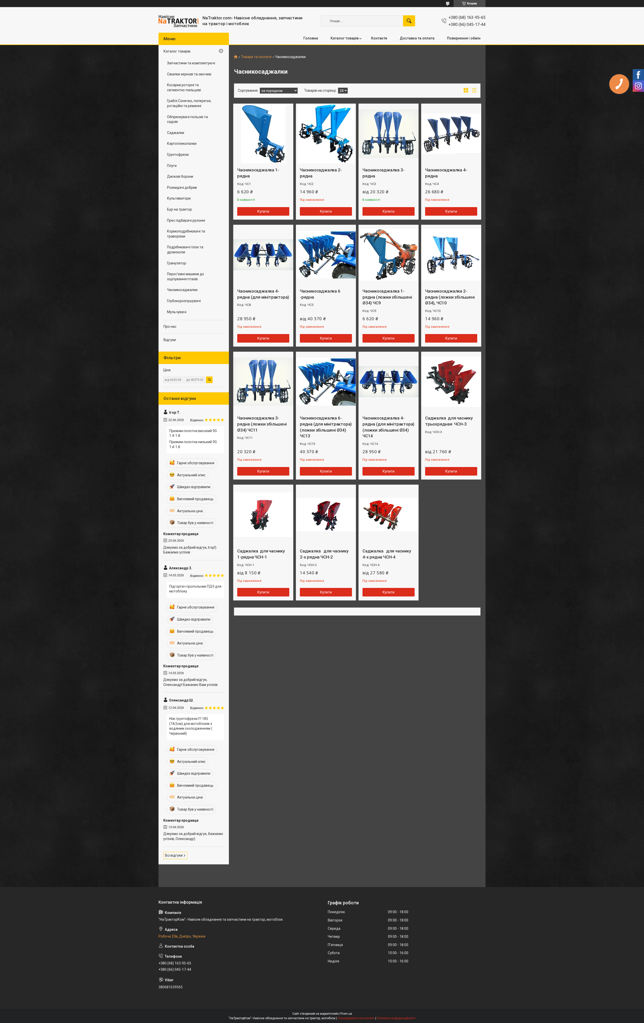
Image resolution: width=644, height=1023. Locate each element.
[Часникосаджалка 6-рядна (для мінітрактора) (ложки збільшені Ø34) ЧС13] (326, 381)
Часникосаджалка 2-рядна (321, 172)
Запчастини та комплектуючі (191, 63)
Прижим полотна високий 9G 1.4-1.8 (193, 433)
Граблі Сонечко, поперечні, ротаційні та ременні (189, 103)
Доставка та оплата (417, 38)
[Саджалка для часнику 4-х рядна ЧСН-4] (388, 514)
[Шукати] (409, 20)
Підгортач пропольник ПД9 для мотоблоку (195, 588)
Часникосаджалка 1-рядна (258, 172)
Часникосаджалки (182, 290)
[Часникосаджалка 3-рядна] (388, 133)
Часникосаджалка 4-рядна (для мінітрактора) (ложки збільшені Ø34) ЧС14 (388, 426)
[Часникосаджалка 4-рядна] (451, 133)
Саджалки (175, 133)
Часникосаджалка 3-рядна (383, 172)
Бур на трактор (179, 209)
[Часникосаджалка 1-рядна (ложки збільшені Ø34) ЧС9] (388, 255)
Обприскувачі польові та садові (187, 119)
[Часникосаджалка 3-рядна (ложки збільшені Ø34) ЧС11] (263, 381)
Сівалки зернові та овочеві (189, 74)
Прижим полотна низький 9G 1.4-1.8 (193, 444)
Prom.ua (346, 1013)
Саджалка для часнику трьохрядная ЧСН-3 (449, 421)
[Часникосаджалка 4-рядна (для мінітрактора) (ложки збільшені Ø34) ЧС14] (388, 381)
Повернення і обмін (463, 38)
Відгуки (170, 340)
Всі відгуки (174, 855)
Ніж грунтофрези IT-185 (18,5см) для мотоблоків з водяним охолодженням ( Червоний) (190, 726)
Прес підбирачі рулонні (186, 220)
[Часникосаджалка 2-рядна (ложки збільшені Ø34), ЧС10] (451, 255)
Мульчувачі (176, 312)
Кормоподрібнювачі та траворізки (186, 233)
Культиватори (179, 198)
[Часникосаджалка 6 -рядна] (326, 255)
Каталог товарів (344, 38)
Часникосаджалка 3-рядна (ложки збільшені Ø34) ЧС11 (262, 424)
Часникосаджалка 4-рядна (446, 172)
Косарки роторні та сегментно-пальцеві (184, 87)
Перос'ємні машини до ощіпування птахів (185, 276)
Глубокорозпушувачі (184, 301)
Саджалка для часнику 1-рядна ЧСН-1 (261, 554)
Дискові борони (180, 176)
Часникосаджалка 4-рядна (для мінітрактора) (263, 294)
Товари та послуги (256, 57)
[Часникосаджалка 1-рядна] (263, 133)
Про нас (170, 326)
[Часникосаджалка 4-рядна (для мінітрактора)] (263, 255)
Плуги (172, 166)
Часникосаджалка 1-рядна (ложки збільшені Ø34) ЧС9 (387, 297)
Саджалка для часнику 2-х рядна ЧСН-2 (324, 554)
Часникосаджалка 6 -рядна (320, 294)
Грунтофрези (178, 155)
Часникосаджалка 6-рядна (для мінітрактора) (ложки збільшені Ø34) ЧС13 (326, 426)
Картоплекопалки (181, 144)
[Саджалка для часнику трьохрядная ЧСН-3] (451, 381)
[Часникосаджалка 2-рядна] (326, 133)
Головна (310, 38)
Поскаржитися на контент (356, 1018)
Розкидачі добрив (182, 187)
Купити (263, 211)
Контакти (379, 38)
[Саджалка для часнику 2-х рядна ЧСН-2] (326, 514)
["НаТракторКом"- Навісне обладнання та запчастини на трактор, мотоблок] (178, 21)
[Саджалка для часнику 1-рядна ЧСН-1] (263, 514)
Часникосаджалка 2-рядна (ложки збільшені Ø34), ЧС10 (450, 297)
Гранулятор (176, 263)
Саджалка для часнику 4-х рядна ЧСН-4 (387, 554)
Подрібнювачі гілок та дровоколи (185, 249)
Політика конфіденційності (396, 1018)
